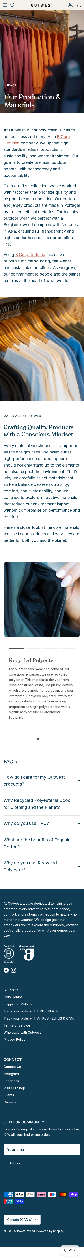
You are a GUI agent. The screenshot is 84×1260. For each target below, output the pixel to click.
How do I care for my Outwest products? (34, 780)
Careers (10, 1102)
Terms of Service (17, 1025)
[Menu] (5, 5)
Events (9, 1095)
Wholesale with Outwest (22, 1032)
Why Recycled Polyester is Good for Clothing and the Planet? (37, 804)
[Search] (15, 5)
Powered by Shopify (49, 1231)
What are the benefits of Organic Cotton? (37, 843)
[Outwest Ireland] (42, 5)
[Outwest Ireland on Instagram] (13, 970)
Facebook (11, 1081)
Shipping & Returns (18, 1004)
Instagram (11, 1074)
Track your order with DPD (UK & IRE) (33, 1011)
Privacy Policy (14, 1039)
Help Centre (13, 997)
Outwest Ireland (24, 1231)
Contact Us (12, 1066)
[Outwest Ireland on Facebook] (6, 970)
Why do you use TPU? (26, 823)
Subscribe (17, 1163)
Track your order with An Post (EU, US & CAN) (39, 1018)
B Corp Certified (30, 254)
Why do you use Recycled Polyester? (30, 866)
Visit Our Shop (14, 1088)
